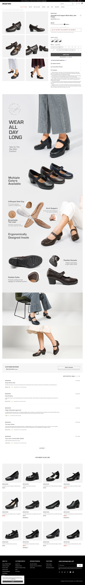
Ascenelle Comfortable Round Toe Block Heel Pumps (73, 513)
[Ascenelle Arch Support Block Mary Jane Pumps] (52, 40)
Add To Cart (66, 54)
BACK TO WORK (23, 7)
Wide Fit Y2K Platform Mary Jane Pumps (9, 543)
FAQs (16, 569)
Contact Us (17, 564)
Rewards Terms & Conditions (36, 565)
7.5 (72, 47)
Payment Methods (6, 571)
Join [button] (80, 565)
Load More (41, 448)
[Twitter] (73, 572)
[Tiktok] (65, 572)
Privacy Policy (5, 567)
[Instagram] (62, 572)
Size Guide (57, 44)
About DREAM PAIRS (6, 564)
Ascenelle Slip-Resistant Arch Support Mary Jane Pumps (33, 513)
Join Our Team (49, 565)
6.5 (59, 47)
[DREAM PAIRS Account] (76, 3)
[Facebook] (59, 572)
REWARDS (57, 7)
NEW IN (30, 7)
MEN (48, 7)
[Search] (72, 3)
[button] (80, 0)
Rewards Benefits (33, 564)
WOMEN (43, 7)
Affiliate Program (5, 565)
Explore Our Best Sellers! (37, 0)
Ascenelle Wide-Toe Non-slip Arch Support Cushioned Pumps (54, 543)
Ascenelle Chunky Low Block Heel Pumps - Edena (72, 543)
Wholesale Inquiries (50, 567)
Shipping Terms (18, 565)
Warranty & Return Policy (20, 567)
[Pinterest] (67, 572)
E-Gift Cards (32, 567)
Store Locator (49, 564)
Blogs (3, 575)
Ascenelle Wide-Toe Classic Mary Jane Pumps (31, 543)
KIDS (52, 7)
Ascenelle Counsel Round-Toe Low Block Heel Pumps (52, 513)
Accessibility (4, 573)
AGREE (12, 581)
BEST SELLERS (37, 7)
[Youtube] (70, 572)
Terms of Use (5, 569)
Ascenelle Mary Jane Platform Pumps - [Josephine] (11, 513)
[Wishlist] (79, 3)
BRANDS (63, 7)
